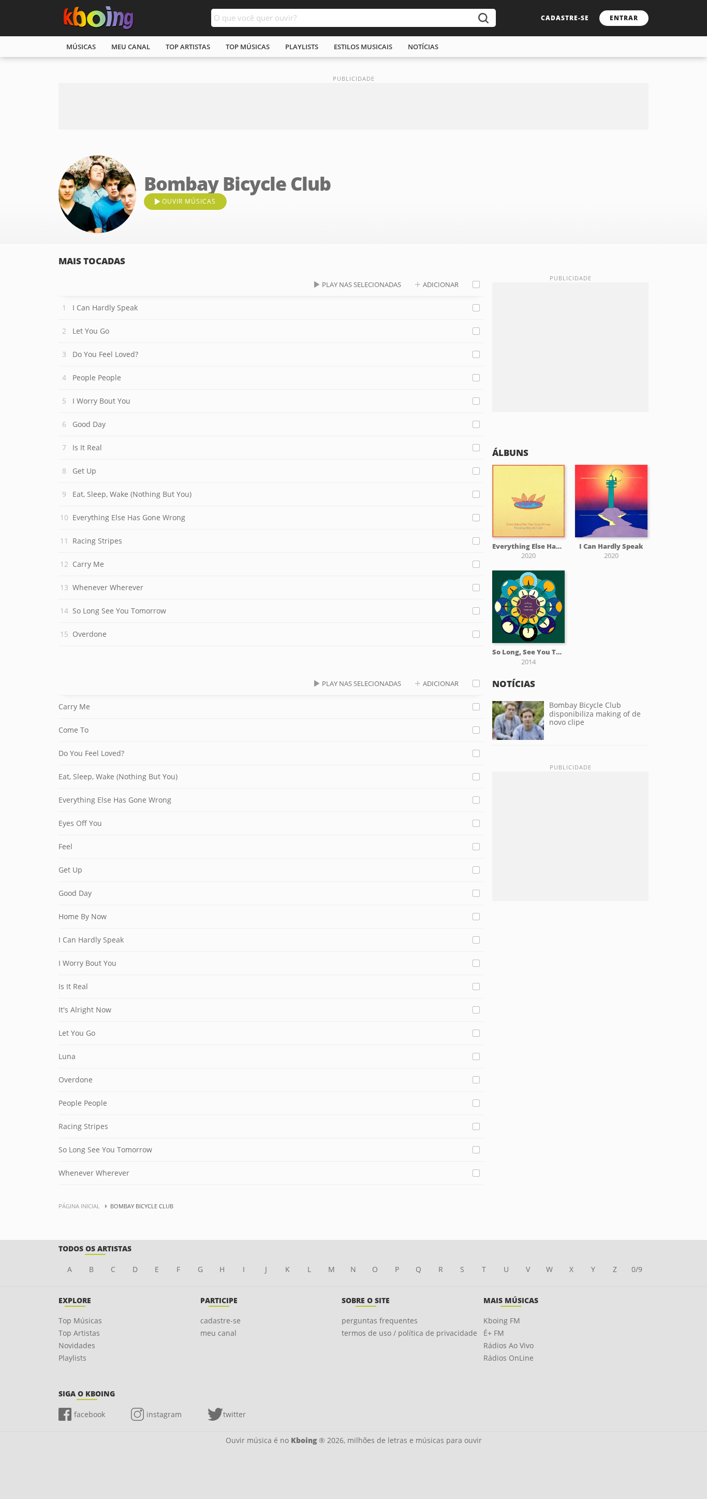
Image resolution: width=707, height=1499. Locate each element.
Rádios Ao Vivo (508, 1345)
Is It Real (87, 447)
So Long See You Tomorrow (119, 611)
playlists (301, 46)
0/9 (636, 1269)
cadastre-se (565, 17)
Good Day (89, 424)
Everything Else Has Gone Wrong (128, 517)
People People (96, 377)
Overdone (89, 634)
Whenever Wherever (107, 587)
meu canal (130, 46)
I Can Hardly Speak (105, 307)
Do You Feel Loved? (105, 354)
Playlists (72, 1358)
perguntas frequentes (380, 1320)
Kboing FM (501, 1320)
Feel (65, 846)
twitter (234, 1414)
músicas (81, 46)
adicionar (441, 284)
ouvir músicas (189, 201)
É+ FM (493, 1333)
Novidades (76, 1345)
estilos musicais (363, 46)
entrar (624, 17)
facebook (89, 1414)
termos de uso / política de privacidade (409, 1333)
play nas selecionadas (361, 284)
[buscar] (483, 18)
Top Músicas (80, 1320)
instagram (164, 1414)
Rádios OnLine (508, 1358)
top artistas (188, 46)
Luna (67, 1056)
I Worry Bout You (101, 401)
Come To (73, 730)
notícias (423, 46)
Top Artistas (79, 1333)
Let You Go (90, 331)
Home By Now (82, 916)
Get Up (84, 471)
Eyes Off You (80, 823)
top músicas (248, 46)
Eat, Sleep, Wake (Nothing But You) (132, 494)
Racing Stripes (97, 541)
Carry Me (88, 564)
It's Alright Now (84, 1010)
